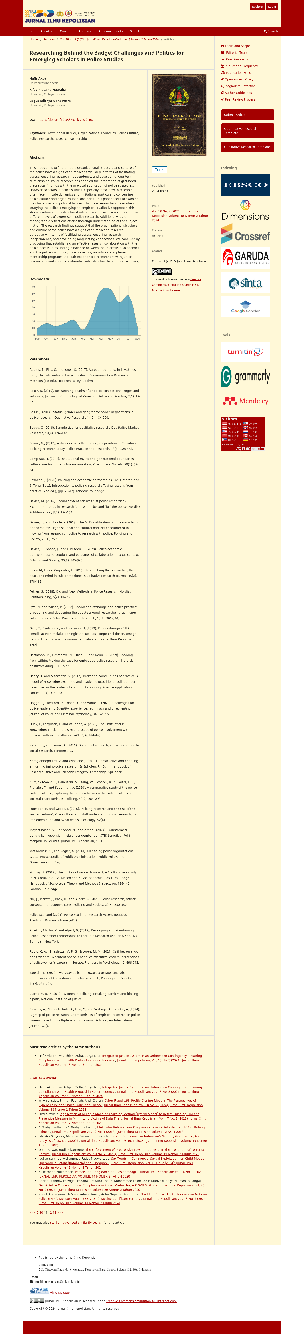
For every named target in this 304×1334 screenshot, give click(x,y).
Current (65, 31)
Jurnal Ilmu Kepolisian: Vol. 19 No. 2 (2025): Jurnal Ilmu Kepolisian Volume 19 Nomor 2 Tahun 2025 (125, 1154)
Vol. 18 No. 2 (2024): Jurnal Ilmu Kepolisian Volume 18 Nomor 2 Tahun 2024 (109, 39)
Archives (85, 31)
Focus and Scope (237, 46)
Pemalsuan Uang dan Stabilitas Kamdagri (106, 1172)
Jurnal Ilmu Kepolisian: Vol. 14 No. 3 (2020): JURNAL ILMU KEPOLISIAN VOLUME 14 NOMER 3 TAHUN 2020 (122, 1174)
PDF (161, 170)
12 (50, 1212)
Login (272, 6)
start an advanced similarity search (76, 1222)
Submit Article (234, 115)
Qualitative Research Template (247, 147)
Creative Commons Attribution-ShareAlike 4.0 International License (176, 284)
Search (135, 31)
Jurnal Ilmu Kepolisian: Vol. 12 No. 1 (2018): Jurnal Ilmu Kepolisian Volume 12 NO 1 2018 (117, 1132)
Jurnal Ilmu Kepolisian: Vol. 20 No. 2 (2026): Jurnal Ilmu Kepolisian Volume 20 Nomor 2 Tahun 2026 (121, 1187)
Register (257, 6)
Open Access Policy (239, 79)
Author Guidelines (238, 93)
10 (41, 1212)
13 (54, 1212)
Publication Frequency (241, 66)
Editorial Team (236, 52)
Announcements (110, 31)
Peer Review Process (240, 99)
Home (28, 31)
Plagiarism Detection (240, 86)
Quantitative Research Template (240, 130)
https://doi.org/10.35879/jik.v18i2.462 (65, 119)
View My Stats (60, 1293)
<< (31, 1212)
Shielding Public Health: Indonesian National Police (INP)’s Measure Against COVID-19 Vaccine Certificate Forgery (123, 1196)
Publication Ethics (239, 72)
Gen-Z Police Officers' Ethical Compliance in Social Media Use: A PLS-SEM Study (98, 1185)
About (45, 31)
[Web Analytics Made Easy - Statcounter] (39, 1293)
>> (61, 1212)
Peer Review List (237, 59)
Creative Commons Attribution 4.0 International (141, 1301)
